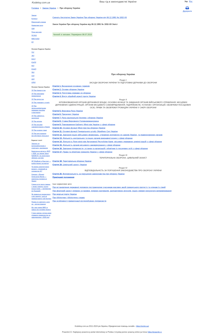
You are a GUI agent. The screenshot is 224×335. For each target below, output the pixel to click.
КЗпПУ (34, 62)
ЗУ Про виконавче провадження (38, 95)
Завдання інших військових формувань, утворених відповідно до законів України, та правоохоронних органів (107, 135)
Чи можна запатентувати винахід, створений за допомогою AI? (40, 169)
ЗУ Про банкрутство (39, 90)
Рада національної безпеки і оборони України (77, 118)
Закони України (49, 8)
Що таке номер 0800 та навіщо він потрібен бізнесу (41, 209)
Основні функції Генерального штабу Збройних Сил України (85, 131)
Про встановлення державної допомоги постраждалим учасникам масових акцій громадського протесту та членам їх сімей (109, 187)
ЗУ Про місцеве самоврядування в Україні (41, 126)
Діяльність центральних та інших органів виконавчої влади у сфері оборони (92, 138)
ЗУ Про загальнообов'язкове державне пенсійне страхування (39, 109)
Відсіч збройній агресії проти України (74, 96)
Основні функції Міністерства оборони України (78, 128)
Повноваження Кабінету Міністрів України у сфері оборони (83, 124)
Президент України (65, 114)
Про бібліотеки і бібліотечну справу (68, 197)
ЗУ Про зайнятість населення (38, 117)
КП (32, 42)
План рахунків (37, 32)
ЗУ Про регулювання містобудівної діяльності (40, 135)
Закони (34, 15)
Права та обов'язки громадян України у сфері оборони (82, 152)
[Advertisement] (122, 54)
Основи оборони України (68, 89)
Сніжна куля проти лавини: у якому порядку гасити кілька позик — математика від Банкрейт (41, 188)
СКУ (33, 76)
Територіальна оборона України (71, 161)
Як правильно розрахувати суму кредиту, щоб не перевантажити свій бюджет (41, 196)
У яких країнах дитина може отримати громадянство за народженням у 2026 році (41, 215)
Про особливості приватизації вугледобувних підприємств (79, 201)
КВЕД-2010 (35, 39)
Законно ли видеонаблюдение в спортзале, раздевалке (40, 146)
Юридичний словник (39, 22)
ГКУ (33, 52)
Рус (190, 1)
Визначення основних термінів (71, 86)
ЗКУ (33, 56)
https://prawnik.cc (155, 332)
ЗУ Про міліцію (37, 121)
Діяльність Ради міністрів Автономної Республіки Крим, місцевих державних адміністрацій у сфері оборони (107, 141)
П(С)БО (34, 35)
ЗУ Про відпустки (38, 99)
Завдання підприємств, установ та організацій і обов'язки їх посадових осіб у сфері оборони (100, 148)
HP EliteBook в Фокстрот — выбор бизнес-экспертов (41, 162)
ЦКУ (33, 79)
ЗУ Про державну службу (41, 102)
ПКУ (33, 72)
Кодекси (34, 19)
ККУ (33, 66)
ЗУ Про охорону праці (39, 130)
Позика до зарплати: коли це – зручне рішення (41, 203)
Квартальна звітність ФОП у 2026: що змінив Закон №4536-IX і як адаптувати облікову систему (41, 154)
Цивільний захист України (69, 164)
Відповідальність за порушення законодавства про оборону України (88, 174)
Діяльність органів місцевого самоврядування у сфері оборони (86, 145)
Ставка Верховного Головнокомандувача (75, 121)
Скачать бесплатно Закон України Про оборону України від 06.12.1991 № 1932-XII (89, 17)
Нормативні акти (37, 25)
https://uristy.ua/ (142, 326)
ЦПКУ (34, 82)
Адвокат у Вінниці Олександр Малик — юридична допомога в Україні (39, 178)
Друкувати (187, 11)
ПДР (33, 29)
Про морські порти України (64, 194)
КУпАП (34, 69)
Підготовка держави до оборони (71, 93)
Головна (35, 8)
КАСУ (33, 59)
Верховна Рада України (67, 111)
